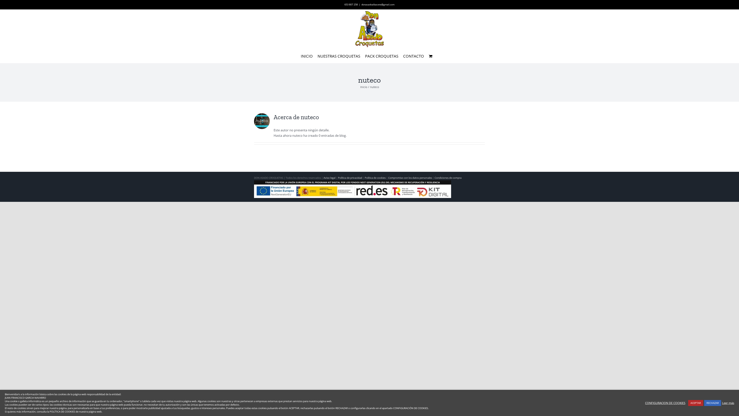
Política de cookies (375, 177)
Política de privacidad (350, 177)
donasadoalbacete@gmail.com (378, 4)
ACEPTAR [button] (696, 403)
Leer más (728, 403)
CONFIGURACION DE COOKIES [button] (665, 403)
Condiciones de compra (448, 177)
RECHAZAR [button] (712, 403)
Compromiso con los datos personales (410, 177)
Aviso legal (329, 177)
